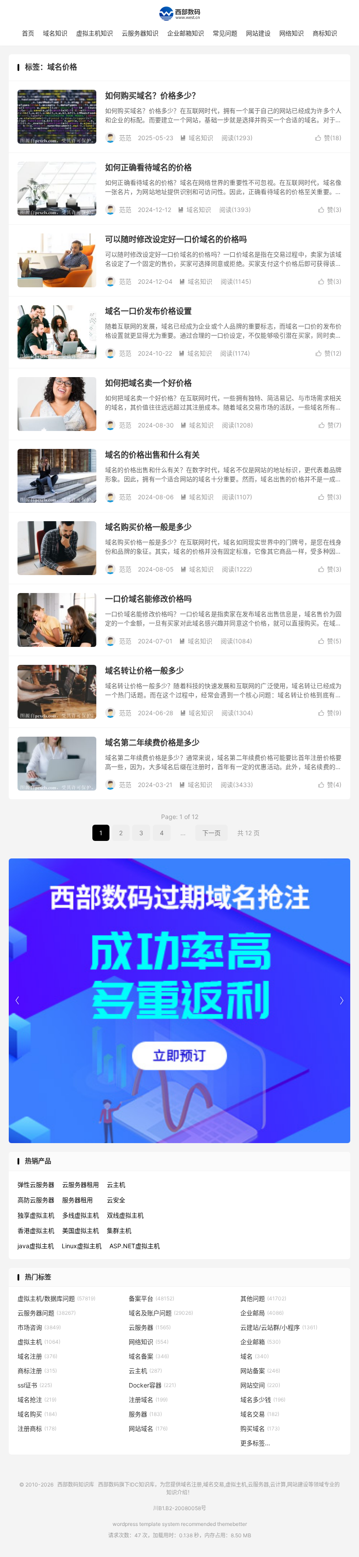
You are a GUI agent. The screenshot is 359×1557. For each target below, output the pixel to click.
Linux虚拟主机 (82, 1246)
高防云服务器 (36, 1200)
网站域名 (148, 1428)
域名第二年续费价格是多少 (152, 742)
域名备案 (149, 1356)
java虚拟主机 (36, 1246)
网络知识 (291, 33)
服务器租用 (77, 1200)
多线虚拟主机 (80, 1215)
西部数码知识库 (179, 14)
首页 (28, 33)
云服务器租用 (80, 1184)
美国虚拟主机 (80, 1230)
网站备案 (260, 1370)
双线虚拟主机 (125, 1215)
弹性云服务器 (36, 1184)
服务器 (145, 1414)
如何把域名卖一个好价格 (148, 383)
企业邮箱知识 (185, 33)
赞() (328, 137)
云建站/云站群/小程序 (278, 1327)
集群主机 (119, 1230)
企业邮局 (262, 1313)
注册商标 (37, 1428)
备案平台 (151, 1298)
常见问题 (225, 33)
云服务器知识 (140, 33)
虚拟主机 (39, 1341)
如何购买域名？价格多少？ (152, 95)
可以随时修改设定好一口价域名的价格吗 (176, 239)
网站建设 (258, 33)
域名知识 (55, 33)
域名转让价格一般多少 (144, 670)
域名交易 (259, 1414)
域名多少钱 (262, 1399)
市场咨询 (39, 1327)
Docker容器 (152, 1385)
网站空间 (260, 1385)
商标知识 (325, 33)
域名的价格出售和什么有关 (152, 454)
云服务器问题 (47, 1313)
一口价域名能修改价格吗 (148, 599)
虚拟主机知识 (94, 33)
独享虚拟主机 (36, 1215)
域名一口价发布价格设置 (148, 311)
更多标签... (255, 1443)
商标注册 (37, 1370)
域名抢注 (37, 1399)
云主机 (116, 1184)
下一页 (211, 833)
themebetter (232, 1524)
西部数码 (108, 1484)
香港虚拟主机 (36, 1230)
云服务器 (150, 1327)
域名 (254, 1356)
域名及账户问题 (161, 1313)
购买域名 (260, 1428)
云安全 (116, 1200)
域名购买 (37, 1414)
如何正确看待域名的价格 (148, 167)
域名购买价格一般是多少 (148, 527)
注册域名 (148, 1399)
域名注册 (37, 1356)
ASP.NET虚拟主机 (134, 1246)
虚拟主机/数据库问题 (56, 1298)
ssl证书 (35, 1385)
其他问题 (263, 1298)
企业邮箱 (260, 1341)
